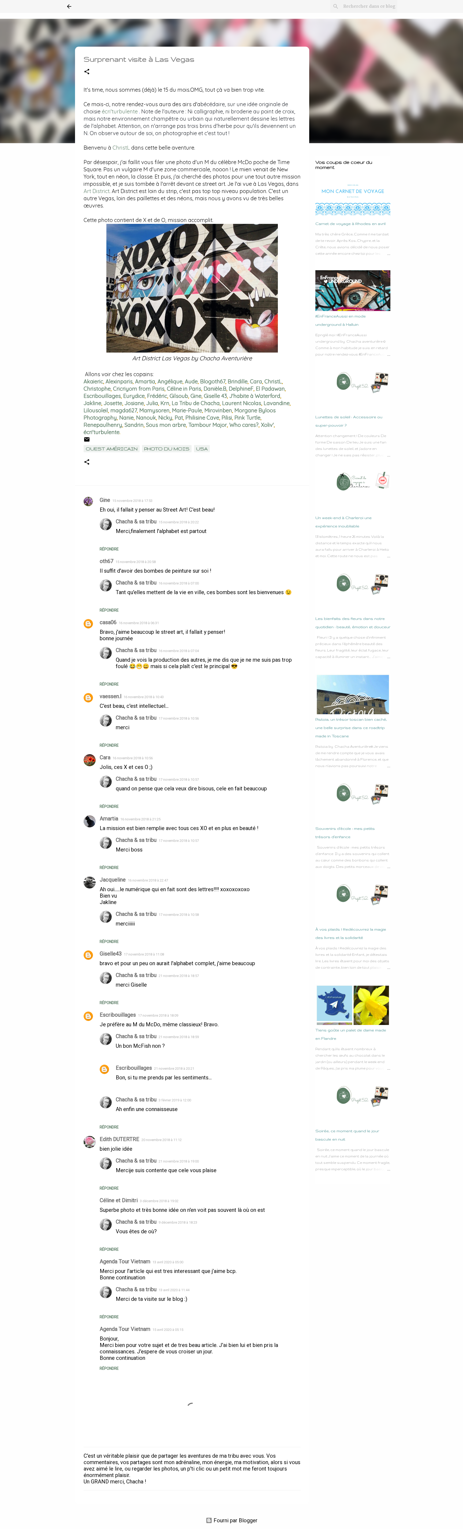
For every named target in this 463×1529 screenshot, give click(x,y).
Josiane (134, 403)
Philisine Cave (202, 417)
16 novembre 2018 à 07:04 (179, 651)
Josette (113, 403)
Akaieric (93, 381)
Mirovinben (218, 410)
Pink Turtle (247, 417)
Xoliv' (267, 424)
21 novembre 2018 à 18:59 (179, 1037)
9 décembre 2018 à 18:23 (178, 1222)
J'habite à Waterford (254, 396)
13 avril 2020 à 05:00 (167, 1262)
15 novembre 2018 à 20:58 (135, 562)
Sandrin (134, 424)
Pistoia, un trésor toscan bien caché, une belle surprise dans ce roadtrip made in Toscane (351, 727)
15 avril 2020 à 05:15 (167, 1330)
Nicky (165, 417)
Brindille (238, 381)
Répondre (109, 549)
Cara (256, 381)
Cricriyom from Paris (139, 388)
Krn (164, 403)
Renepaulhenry (103, 424)
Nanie (126, 417)
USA (202, 448)
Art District (97, 191)
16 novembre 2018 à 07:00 (179, 583)
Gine (196, 396)
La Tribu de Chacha (196, 403)
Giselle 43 (215, 396)
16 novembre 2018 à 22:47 (148, 880)
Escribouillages (102, 396)
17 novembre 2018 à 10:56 (179, 718)
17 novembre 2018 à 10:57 (179, 780)
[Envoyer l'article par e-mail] (87, 440)
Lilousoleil (96, 410)
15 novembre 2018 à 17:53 (132, 501)
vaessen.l (110, 696)
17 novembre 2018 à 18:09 (158, 1015)
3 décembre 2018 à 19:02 (159, 1201)
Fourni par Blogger (234, 1520)
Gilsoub (179, 396)
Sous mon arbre (166, 424)
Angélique (170, 381)
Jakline (92, 403)
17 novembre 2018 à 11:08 (144, 954)
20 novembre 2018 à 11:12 (161, 1140)
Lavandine (277, 403)
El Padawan (270, 388)
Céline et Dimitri (119, 1200)
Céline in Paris (184, 388)
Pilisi (227, 417)
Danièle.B (215, 388)
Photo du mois (166, 448)
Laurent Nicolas (241, 403)
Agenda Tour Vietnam (125, 1261)
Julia (152, 403)
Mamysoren (154, 410)
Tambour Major (207, 424)
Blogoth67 (212, 381)
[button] (87, 72)
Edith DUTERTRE (119, 1139)
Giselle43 (111, 953)
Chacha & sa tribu (136, 521)
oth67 (106, 561)
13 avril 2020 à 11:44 (174, 1290)
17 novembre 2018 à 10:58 (179, 915)
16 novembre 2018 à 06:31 (139, 623)
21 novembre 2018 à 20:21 (174, 1069)
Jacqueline (113, 879)
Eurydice (134, 396)
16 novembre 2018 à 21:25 (140, 819)
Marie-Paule (187, 410)
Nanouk (146, 417)
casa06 (108, 622)
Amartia (145, 381)
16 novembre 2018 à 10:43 (144, 697)
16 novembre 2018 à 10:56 (133, 758)
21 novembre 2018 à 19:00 (179, 1161)
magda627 (123, 410)
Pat (179, 417)
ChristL (121, 147)
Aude (191, 381)
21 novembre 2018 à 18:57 (179, 976)
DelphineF (241, 388)
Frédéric (157, 396)
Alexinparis (119, 381)
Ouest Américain (111, 448)
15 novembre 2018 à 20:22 (179, 522)
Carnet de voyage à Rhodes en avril (350, 223)
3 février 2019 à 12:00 (175, 1100)
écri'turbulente (119, 111)
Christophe (97, 388)
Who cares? (244, 424)
